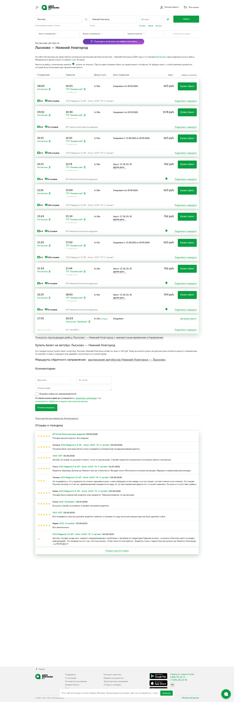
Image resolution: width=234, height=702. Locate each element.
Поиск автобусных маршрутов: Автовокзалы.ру (56, 418)
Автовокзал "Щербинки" (77, 322)
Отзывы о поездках (112, 685)
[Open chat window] (226, 694)
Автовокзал (161, 57)
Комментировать (46, 407)
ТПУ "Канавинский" (74, 89)
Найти (186, 19)
